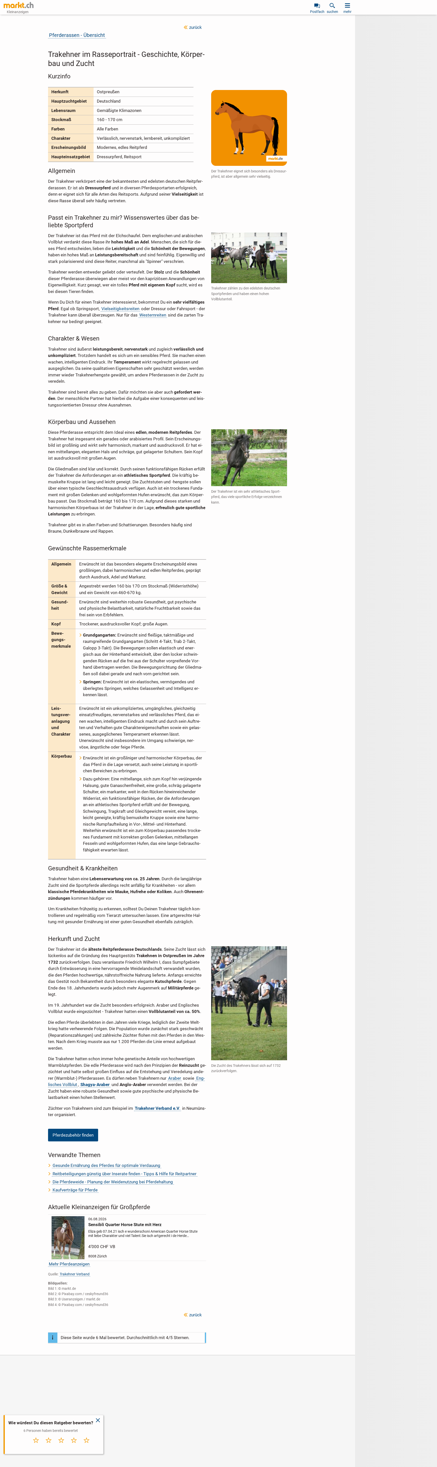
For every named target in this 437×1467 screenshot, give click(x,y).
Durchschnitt (61, 1447)
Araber (174, 1078)
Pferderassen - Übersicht (77, 35)
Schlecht (49, 1445)
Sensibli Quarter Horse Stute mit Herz (125, 1224)
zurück (195, 27)
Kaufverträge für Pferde (75, 1189)
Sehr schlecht (36, 1447)
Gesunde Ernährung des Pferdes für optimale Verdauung (106, 1165)
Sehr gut (86, 1445)
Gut (74, 1445)
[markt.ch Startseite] (19, 5)
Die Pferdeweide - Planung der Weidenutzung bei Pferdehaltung (113, 1181)
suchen (332, 12)
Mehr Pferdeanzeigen (69, 1264)
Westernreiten (152, 315)
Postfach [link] (317, 12)
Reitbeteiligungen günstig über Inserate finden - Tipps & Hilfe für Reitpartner (124, 1173)
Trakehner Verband (75, 1274)
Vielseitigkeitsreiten (120, 308)
